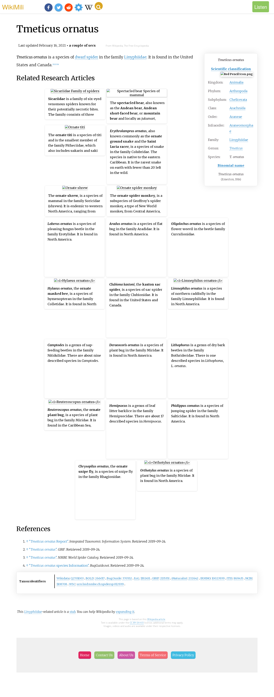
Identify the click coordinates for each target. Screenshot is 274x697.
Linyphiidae (238, 140)
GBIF (155, 578)
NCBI (248, 578)
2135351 (164, 578)
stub (72, 612)
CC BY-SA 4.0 (137, 622)
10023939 (218, 578)
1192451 (145, 578)
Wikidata (63, 578)
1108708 (62, 584)
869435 (238, 578)
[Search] (99, 6)
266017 (100, 578)
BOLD (90, 578)
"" (43, 549)
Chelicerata (238, 100)
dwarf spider (86, 57)
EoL (136, 578)
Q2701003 (77, 578)
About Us (126, 655)
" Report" (48, 541)
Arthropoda (238, 91)
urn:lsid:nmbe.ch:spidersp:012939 (100, 584)
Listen (260, 6)
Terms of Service (153, 655)
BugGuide (114, 578)
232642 (193, 578)
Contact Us (104, 655)
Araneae (235, 117)
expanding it (125, 612)
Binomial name (231, 165)
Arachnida (237, 108)
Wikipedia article (156, 619)
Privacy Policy (183, 655)
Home (84, 655)
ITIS (229, 578)
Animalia (236, 82)
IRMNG (205, 578)
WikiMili (13, 6)
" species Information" (59, 565)
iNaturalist (179, 578)
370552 (127, 578)
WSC (72, 584)
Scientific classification (231, 69)
